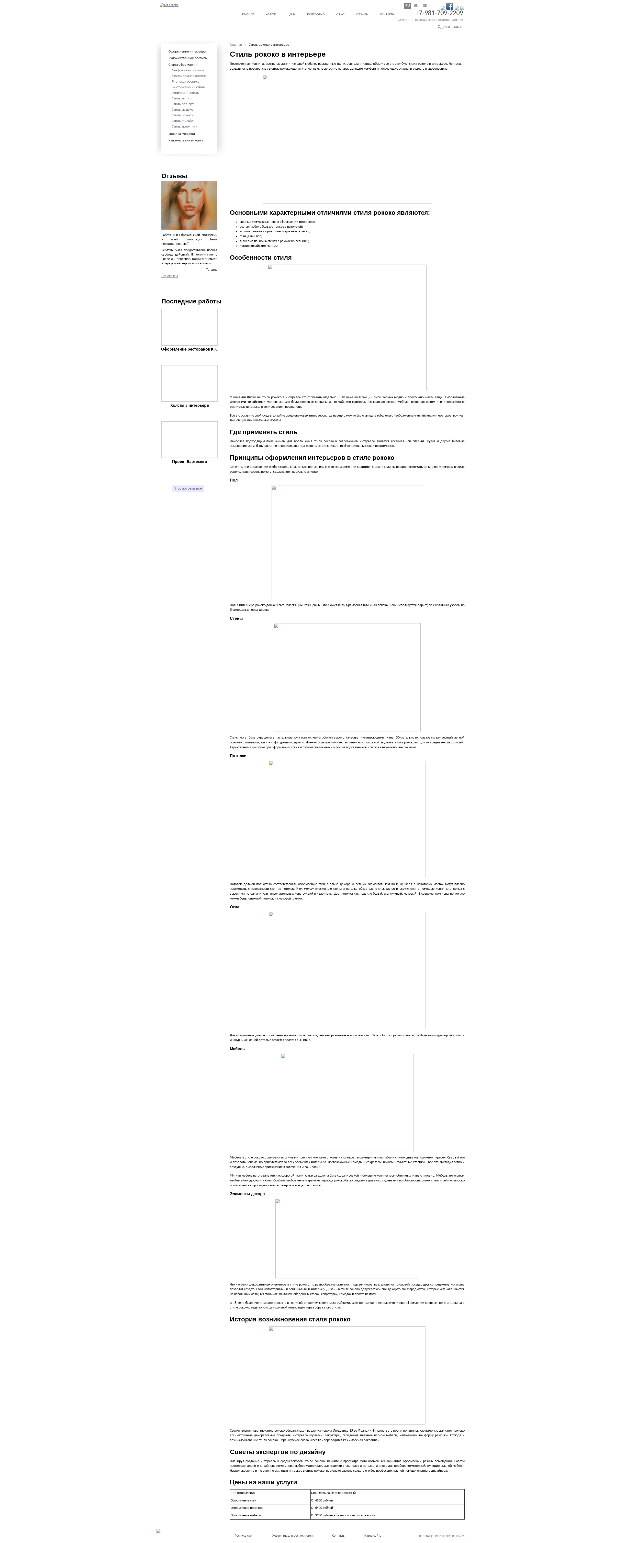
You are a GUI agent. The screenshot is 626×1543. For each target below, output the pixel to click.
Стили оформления (183, 65)
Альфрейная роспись (188, 70)
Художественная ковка (185, 140)
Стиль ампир (181, 98)
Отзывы (362, 14)
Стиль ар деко (182, 110)
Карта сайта (372, 1536)
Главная (248, 14)
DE (425, 6)
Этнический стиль (185, 93)
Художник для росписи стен (292, 1536)
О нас (340, 14)
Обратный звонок (416, 26)
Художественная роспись (187, 58)
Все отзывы (169, 276)
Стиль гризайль (183, 121)
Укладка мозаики (181, 134)
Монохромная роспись (189, 76)
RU (407, 6)
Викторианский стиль (188, 87)
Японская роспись (185, 82)
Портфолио (316, 14)
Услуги (271, 14)
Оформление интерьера (187, 52)
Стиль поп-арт (183, 104)
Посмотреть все (188, 488)
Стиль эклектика (184, 127)
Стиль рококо (182, 115)
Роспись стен (244, 1536)
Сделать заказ (450, 26)
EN (416, 6)
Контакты (387, 14)
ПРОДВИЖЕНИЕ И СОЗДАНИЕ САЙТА (442, 1536)
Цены (292, 14)
